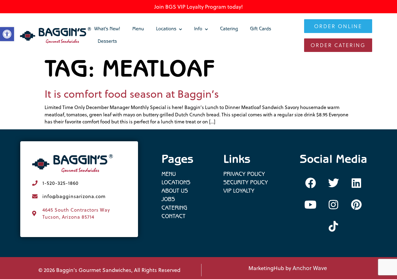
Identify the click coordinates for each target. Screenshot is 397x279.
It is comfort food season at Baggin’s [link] (132, 93)
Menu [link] (138, 29)
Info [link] (198, 29)
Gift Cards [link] (260, 29)
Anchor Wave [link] (309, 268)
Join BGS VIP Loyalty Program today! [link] (198, 6)
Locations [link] (166, 29)
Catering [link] (229, 29)
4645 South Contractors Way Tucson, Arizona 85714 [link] (76, 213)
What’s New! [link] (107, 29)
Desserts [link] (107, 42)
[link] (56, 35)
